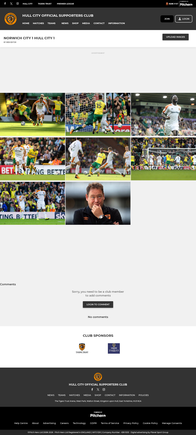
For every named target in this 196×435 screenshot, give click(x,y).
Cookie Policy (150, 423)
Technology (79, 423)
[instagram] (17, 4)
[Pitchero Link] (186, 5)
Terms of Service (110, 423)
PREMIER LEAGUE (65, 4)
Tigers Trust (44, 4)
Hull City (27, 4)
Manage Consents (172, 423)
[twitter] (11, 4)
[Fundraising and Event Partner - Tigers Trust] (82, 349)
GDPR (93, 423)
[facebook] (5, 4)
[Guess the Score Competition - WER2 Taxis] (114, 349)
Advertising (49, 423)
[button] (26, 23)
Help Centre (21, 423)
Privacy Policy (131, 423)
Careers (64, 423)
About (35, 423)
